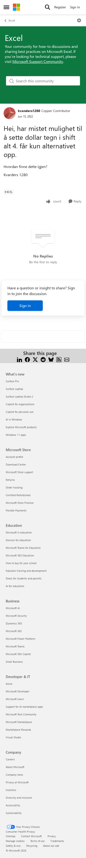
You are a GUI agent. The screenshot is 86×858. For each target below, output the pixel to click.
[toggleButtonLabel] (79, 20)
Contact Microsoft (31, 836)
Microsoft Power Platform (20, 638)
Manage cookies (15, 841)
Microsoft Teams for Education (23, 548)
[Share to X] (35, 358)
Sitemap (10, 836)
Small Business (14, 661)
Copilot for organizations (20, 404)
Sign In (75, 7)
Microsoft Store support (19, 472)
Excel (12, 20)
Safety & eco (13, 845)
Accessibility (13, 805)
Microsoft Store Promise (20, 503)
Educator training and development (26, 570)
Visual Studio (13, 737)
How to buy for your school (21, 563)
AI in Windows (14, 419)
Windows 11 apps (16, 435)
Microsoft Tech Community (21, 714)
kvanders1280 (29, 110)
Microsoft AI (13, 608)
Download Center (16, 464)
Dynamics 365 (14, 623)
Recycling (31, 845)
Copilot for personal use (19, 412)
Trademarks (57, 841)
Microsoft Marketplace (19, 722)
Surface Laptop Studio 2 (19, 396)
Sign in (25, 305)
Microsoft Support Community (37, 61)
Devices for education (18, 540)
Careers (10, 759)
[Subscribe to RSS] (58, 358)
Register (60, 7)
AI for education (15, 586)
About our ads (51, 845)
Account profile (14, 457)
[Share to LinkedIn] (19, 358)
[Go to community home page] (16, 7)
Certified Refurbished (18, 495)
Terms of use (37, 841)
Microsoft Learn (15, 699)
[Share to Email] (66, 358)
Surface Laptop (14, 389)
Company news (14, 774)
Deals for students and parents (24, 578)
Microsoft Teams (15, 646)
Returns (10, 480)
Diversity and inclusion (19, 797)
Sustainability (14, 813)
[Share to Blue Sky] (51, 358)
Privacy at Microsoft (17, 782)
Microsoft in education (19, 532)
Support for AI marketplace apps (24, 706)
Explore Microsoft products (21, 427)
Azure (9, 683)
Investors (11, 790)
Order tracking (14, 487)
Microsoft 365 (14, 631)
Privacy (52, 836)
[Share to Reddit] (43, 358)
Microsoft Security (16, 615)
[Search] (47, 7)
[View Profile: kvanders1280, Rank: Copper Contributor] (10, 113)
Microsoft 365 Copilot (18, 654)
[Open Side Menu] (6, 7)
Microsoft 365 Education (20, 555)
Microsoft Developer (17, 691)
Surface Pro (12, 381)
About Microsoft (15, 767)
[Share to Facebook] (27, 358)
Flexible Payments (16, 510)
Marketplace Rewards (18, 729)
